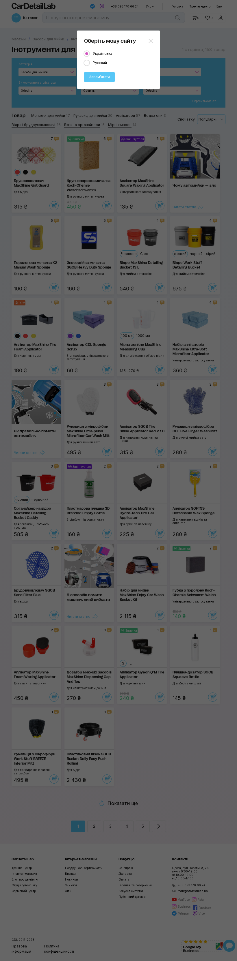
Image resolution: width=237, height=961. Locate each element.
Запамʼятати (99, 77)
